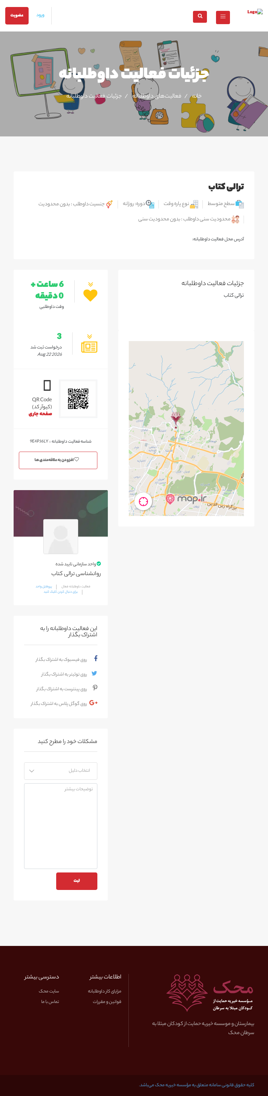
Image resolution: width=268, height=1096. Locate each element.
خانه (197, 97)
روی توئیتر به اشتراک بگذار (64, 674)
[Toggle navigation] (223, 17)
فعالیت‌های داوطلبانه (156, 97)
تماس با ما (50, 1002)
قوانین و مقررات (107, 1002)
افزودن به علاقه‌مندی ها (54, 460)
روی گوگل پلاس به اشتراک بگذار (59, 704)
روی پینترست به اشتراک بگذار (62, 689)
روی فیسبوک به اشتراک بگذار (61, 660)
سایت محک (49, 992)
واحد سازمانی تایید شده (76, 564)
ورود (40, 15)
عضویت (16, 15)
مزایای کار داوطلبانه (104, 992)
